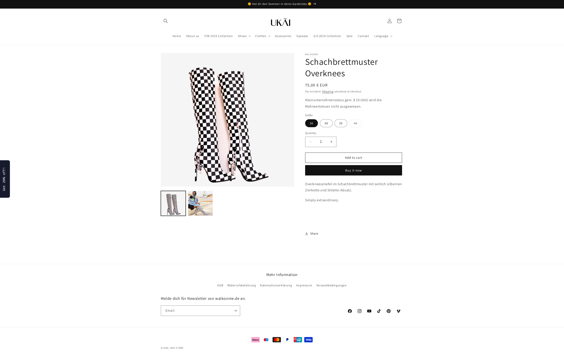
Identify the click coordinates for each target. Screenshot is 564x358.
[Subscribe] (235, 311)
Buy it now (353, 170)
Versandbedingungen (331, 285)
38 (326, 123)
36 (311, 123)
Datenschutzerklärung (276, 285)
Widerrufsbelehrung (241, 285)
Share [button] (314, 233)
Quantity (310, 133)
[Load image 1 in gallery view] (173, 203)
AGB (220, 285)
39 (341, 123)
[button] (166, 21)
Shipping (327, 91)
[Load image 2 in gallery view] (200, 203)
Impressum (304, 285)
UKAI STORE (177, 347)
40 (358, 124)
